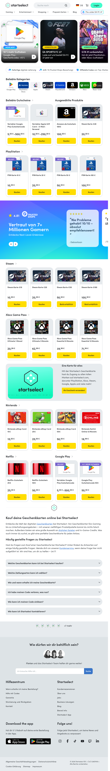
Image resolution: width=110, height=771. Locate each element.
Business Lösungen (65, 702)
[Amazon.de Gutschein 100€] (66, 112)
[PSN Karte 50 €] (66, 164)
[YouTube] (83, 741)
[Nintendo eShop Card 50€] (66, 417)
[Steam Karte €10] (17, 276)
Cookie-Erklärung (13, 766)
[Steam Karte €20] (91, 112)
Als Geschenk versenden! (74, 390)
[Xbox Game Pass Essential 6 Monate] (66, 327)
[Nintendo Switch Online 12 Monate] (91, 417)
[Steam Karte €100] (91, 276)
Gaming (9, 12)
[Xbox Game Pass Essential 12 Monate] (91, 327)
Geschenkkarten (45, 523)
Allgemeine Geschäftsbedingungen (21, 761)
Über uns (61, 693)
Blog (75, 12)
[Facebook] (68, 741)
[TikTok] (76, 741)
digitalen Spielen (66, 530)
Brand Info (62, 710)
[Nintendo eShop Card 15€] (17, 417)
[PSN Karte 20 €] (41, 164)
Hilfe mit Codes (13, 693)
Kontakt (9, 706)
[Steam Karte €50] (66, 276)
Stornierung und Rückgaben (18, 702)
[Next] (16, 244)
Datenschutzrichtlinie (47, 761)
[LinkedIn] (98, 741)
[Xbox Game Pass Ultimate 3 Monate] (41, 327)
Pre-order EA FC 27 (94, 12)
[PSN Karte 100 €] (91, 164)
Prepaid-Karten (59, 12)
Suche (88, 671)
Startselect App (64, 714)
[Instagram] (61, 741)
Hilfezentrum (15, 682)
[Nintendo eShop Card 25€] (42, 417)
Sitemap (26, 766)
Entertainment (25, 12)
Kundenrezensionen (66, 689)
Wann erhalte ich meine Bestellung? (22, 689)
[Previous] (11, 244)
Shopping (42, 12)
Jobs (59, 697)
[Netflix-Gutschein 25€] (17, 469)
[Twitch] (91, 741)
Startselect (65, 682)
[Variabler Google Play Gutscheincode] (17, 112)
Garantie (10, 697)
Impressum (37, 766)
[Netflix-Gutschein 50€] (42, 469)
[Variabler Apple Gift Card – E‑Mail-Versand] (41, 112)
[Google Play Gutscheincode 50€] (91, 469)
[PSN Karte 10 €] (17, 164)
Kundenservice (66, 548)
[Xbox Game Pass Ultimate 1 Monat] (17, 327)
